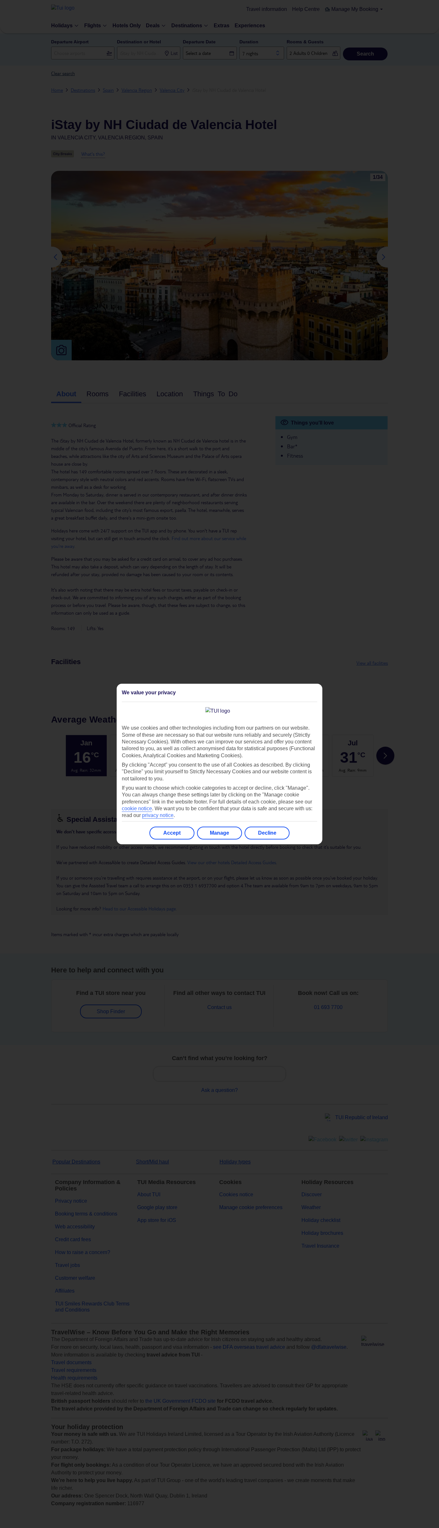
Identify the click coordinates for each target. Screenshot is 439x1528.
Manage (219, 833)
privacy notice (158, 815)
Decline (267, 833)
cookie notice (137, 808)
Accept (172, 833)
